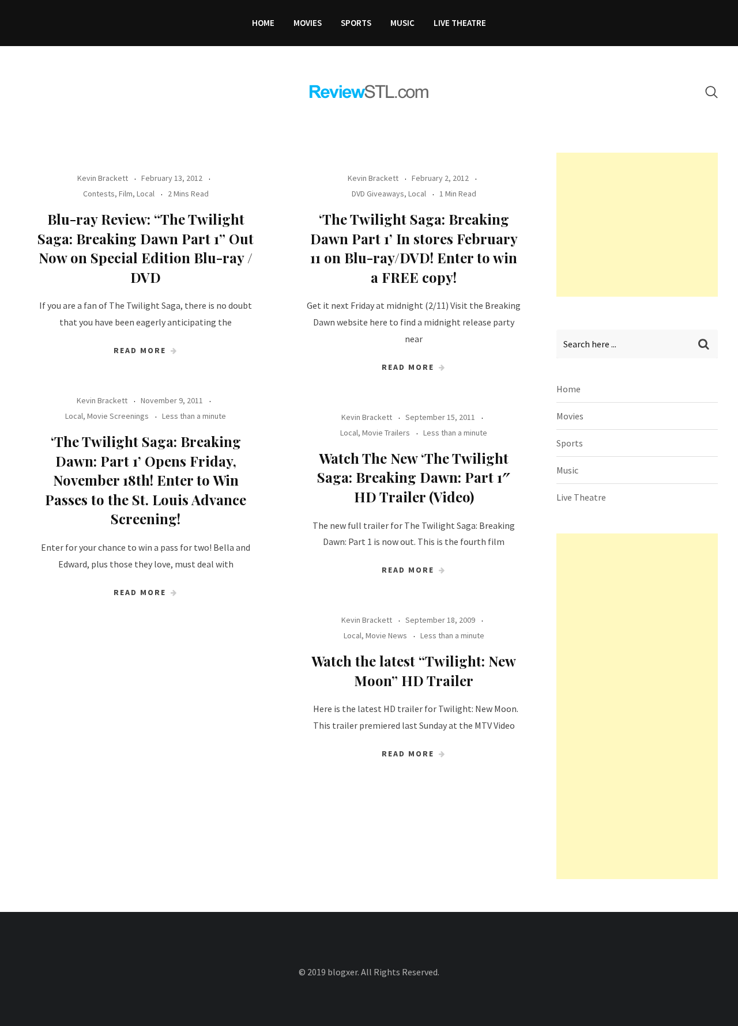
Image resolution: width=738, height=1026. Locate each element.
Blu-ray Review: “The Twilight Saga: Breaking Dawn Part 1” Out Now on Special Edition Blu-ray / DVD (145, 248)
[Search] (711, 92)
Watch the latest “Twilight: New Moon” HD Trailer (413, 671)
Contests (99, 193)
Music (402, 22)
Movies (307, 22)
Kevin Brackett (102, 178)
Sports (356, 22)
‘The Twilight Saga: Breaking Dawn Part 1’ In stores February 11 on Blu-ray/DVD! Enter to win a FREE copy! (414, 248)
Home (263, 22)
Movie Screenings (118, 416)
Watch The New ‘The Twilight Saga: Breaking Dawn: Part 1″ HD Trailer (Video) (413, 477)
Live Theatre (460, 22)
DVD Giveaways (378, 193)
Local (146, 193)
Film (126, 193)
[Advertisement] (642, 225)
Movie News (386, 635)
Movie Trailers (386, 432)
